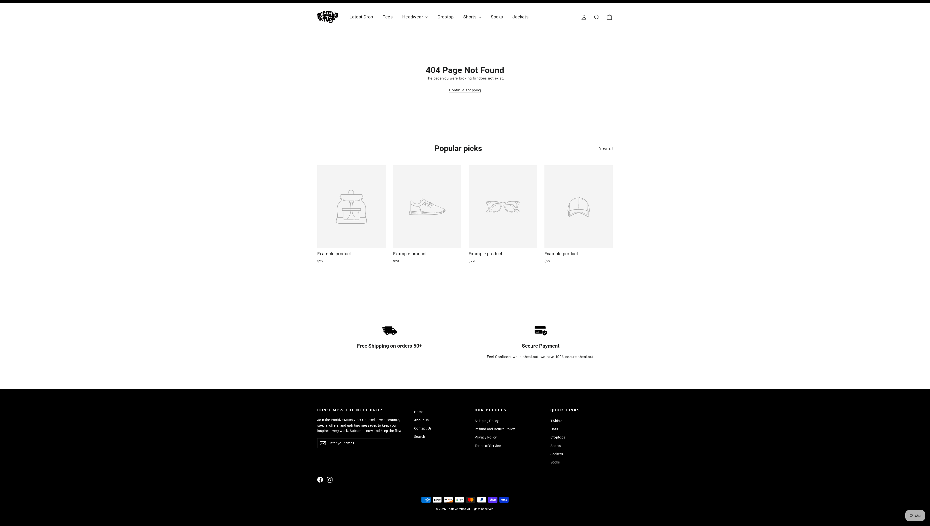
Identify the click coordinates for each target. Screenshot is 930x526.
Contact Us (423, 428)
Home (419, 412)
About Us (421, 420)
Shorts (470, 16)
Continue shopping (465, 90)
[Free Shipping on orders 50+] (389, 330)
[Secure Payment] (541, 330)
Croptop (445, 16)
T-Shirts (556, 421)
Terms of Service (488, 446)
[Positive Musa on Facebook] (320, 480)
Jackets (520, 16)
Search (419, 436)
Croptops (557, 437)
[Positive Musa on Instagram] (330, 480)
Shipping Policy (487, 421)
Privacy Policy (486, 437)
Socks (497, 16)
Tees (388, 16)
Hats (554, 429)
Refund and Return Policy (495, 429)
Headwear (413, 16)
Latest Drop (361, 16)
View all (606, 148)
